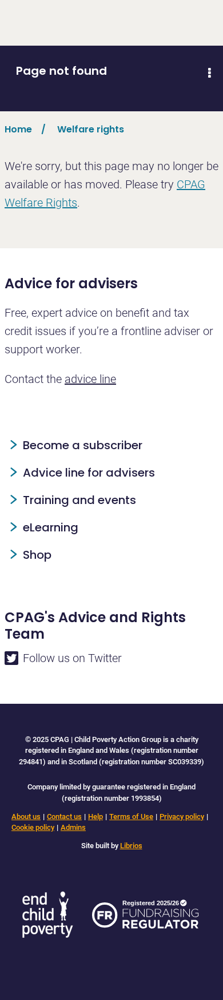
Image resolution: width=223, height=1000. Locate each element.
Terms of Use (131, 816)
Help (95, 816)
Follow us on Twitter (72, 658)
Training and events (79, 500)
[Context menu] (209, 73)
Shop (37, 555)
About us (26, 816)
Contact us (64, 816)
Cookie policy (32, 827)
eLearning (50, 527)
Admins (73, 827)
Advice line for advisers (89, 473)
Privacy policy (182, 816)
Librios (131, 845)
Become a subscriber (82, 445)
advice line (90, 379)
